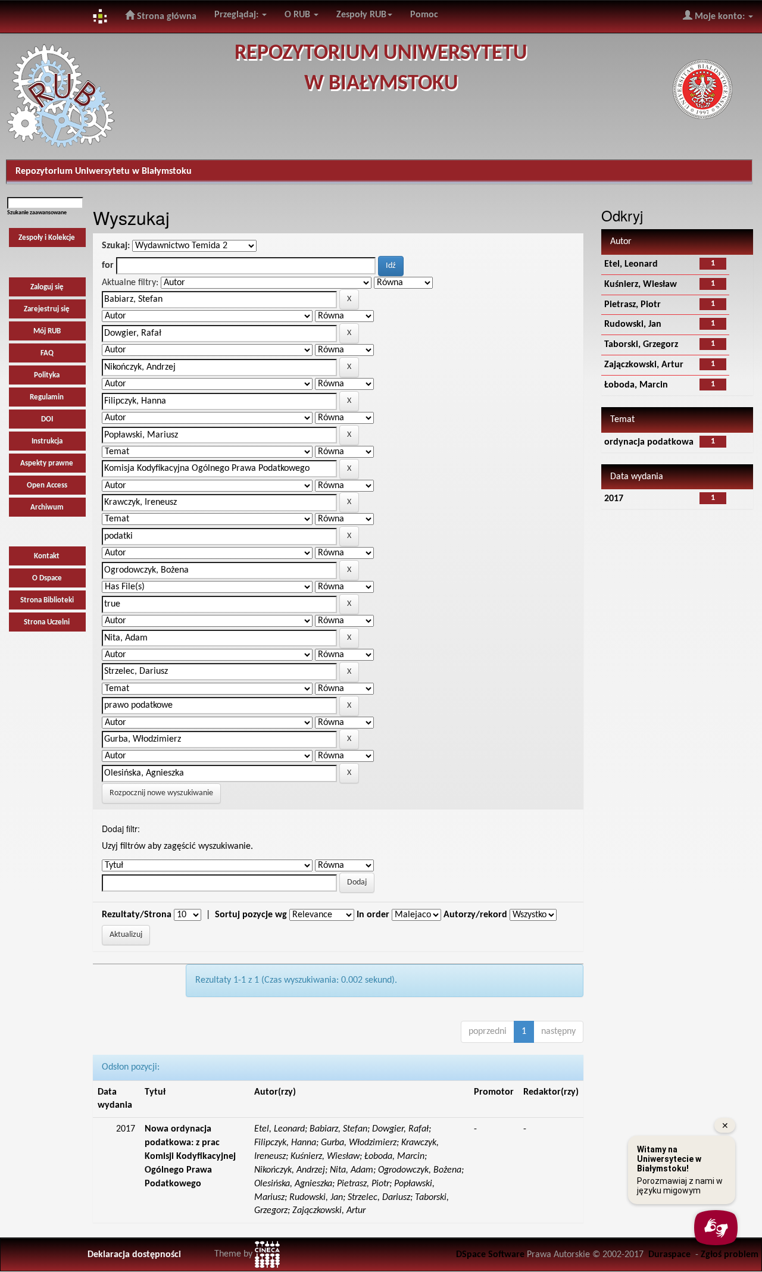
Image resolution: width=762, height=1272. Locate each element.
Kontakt (47, 556)
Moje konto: (719, 16)
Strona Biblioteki (47, 600)
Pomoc (424, 15)
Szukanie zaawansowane (37, 213)
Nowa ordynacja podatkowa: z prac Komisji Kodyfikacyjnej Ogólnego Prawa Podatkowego (190, 1156)
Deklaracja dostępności (134, 1255)
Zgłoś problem (729, 1255)
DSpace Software (490, 1255)
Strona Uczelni (47, 622)
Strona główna (165, 16)
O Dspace (47, 578)
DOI (47, 419)
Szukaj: (116, 246)
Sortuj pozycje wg (251, 915)
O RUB (299, 15)
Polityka (47, 375)
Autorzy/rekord (475, 915)
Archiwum (47, 507)
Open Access (47, 485)
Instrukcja (47, 441)
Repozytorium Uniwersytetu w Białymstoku (103, 171)
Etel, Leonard (631, 264)
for (108, 265)
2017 (613, 499)
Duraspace (669, 1255)
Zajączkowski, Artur (643, 365)
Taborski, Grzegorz (641, 344)
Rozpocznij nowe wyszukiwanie (161, 793)
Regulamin (47, 397)
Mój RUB (47, 331)
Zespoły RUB (361, 15)
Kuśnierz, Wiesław (640, 284)
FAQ (47, 353)
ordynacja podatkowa (649, 442)
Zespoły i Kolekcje (46, 238)
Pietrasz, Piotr (632, 305)
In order (373, 915)
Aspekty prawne (46, 463)
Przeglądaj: (237, 15)
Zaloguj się (47, 287)
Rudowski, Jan (632, 324)
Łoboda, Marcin (636, 385)
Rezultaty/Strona (136, 915)
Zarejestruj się (47, 309)
